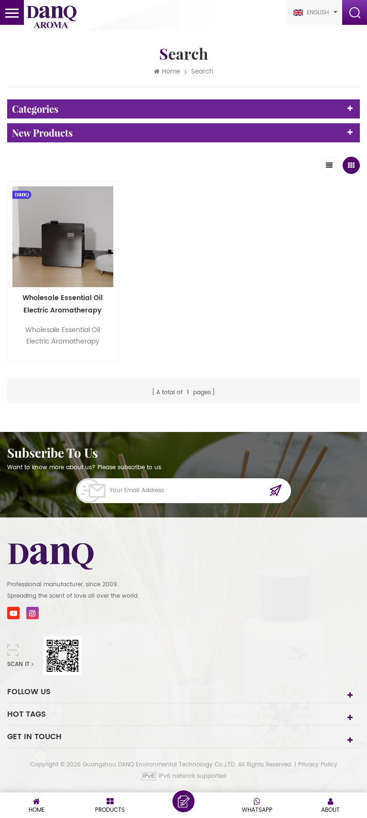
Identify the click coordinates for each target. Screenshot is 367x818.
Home (171, 72)
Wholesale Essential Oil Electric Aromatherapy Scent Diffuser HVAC (62, 304)
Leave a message (183, 801)
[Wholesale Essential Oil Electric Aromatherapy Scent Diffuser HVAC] (62, 236)
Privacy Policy (317, 764)
